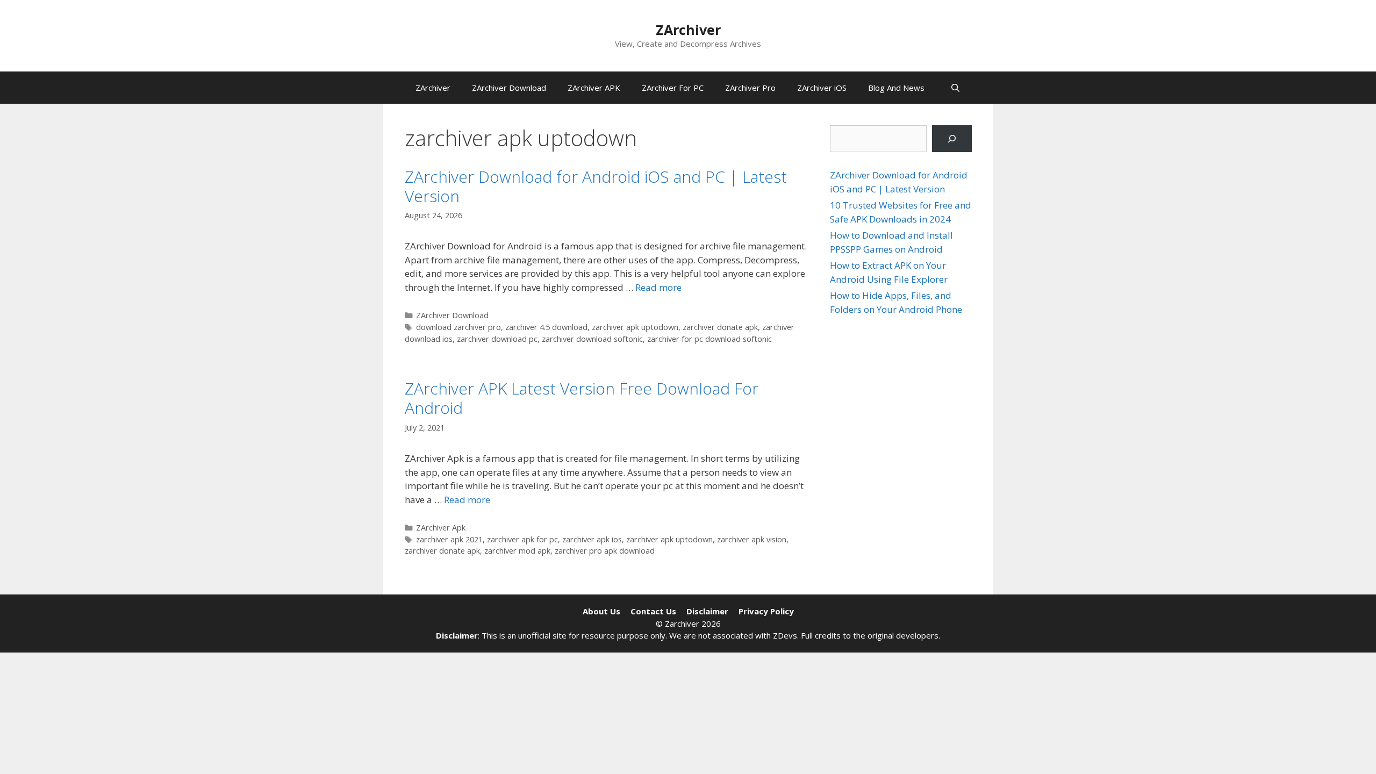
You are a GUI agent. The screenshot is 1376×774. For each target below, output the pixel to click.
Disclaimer (707, 611)
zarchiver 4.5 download (546, 327)
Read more (658, 287)
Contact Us (653, 611)
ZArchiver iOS (822, 87)
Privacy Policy (766, 611)
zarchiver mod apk (517, 551)
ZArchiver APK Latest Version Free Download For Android (581, 398)
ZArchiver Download (509, 87)
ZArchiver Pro (750, 87)
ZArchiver (688, 29)
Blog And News (896, 87)
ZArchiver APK (594, 87)
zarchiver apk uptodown (635, 327)
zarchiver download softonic (592, 339)
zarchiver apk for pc (522, 539)
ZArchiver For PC (673, 87)
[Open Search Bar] (955, 87)
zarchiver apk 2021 (449, 539)
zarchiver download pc (497, 339)
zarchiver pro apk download (605, 551)
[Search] (951, 139)
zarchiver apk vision (751, 539)
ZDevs (785, 635)
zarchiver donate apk (720, 327)
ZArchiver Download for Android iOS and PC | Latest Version (596, 186)
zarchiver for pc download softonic (709, 339)
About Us (601, 611)
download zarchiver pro (458, 327)
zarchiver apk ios (592, 539)
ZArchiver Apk (440, 527)
